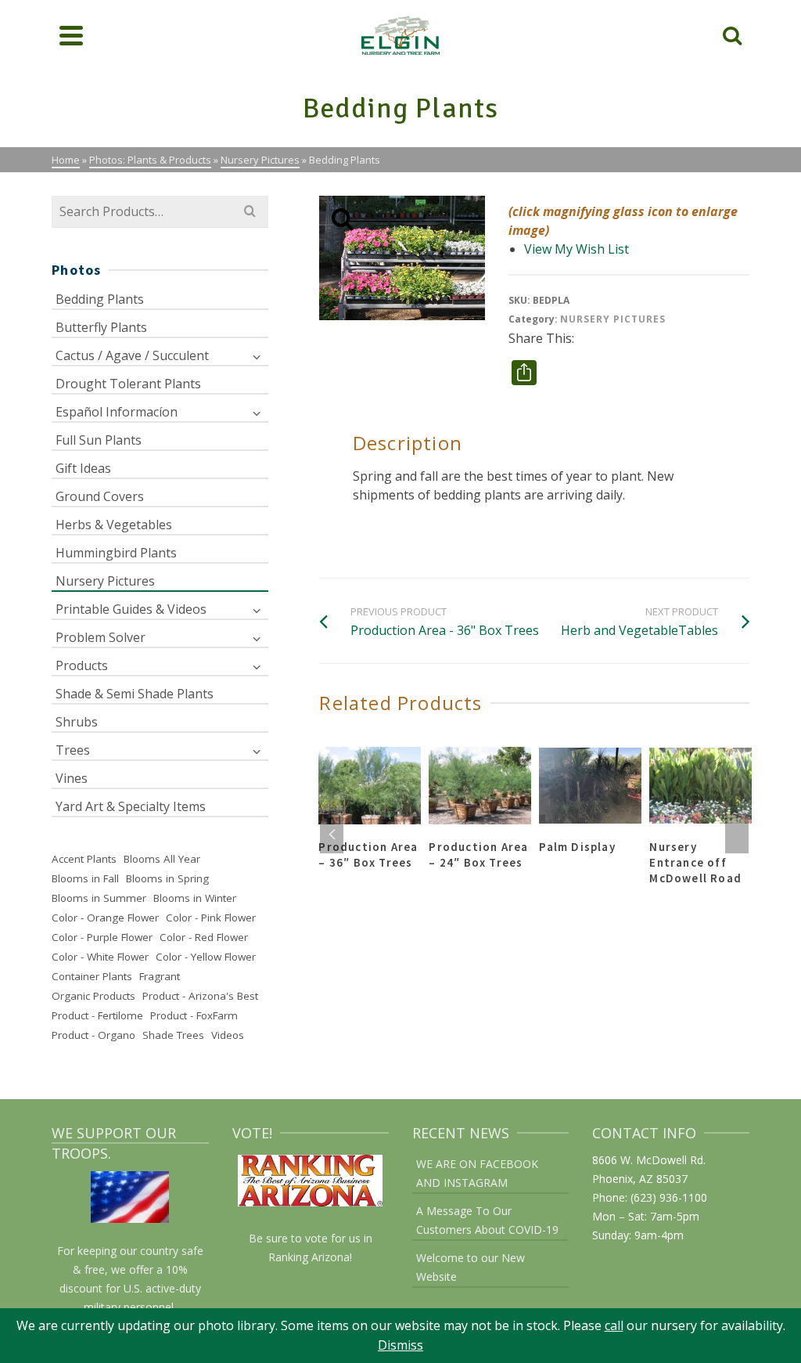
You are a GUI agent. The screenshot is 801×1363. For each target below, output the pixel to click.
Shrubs (77, 721)
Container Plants (92, 976)
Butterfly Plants (101, 327)
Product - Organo (93, 1035)
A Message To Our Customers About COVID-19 (487, 1220)
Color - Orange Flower (105, 917)
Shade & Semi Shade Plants (135, 693)
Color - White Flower (100, 957)
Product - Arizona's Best (200, 996)
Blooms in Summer (99, 898)
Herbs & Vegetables (114, 524)
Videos (227, 1035)
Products (82, 665)
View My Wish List (576, 249)
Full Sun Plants (99, 440)
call (614, 1325)
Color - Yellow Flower (206, 957)
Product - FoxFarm (194, 1015)
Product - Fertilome (97, 1015)
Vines (72, 778)
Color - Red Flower (204, 937)
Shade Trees (173, 1035)
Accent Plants (84, 859)
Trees (73, 750)
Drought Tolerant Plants (128, 383)
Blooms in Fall (85, 878)
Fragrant (159, 976)
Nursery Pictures (613, 319)
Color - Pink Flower (211, 917)
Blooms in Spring (167, 878)
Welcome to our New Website (470, 1267)
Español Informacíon (117, 411)
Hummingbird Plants (116, 552)
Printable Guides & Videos (131, 609)
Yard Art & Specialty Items (131, 806)
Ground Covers (100, 496)
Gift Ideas (83, 468)
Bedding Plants (100, 299)
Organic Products (93, 996)
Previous (331, 833)
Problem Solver (100, 637)
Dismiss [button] (400, 1345)
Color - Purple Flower (102, 937)
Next (737, 833)
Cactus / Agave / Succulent (132, 355)
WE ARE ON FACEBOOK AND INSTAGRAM (477, 1173)
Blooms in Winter (194, 898)
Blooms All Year (162, 859)
